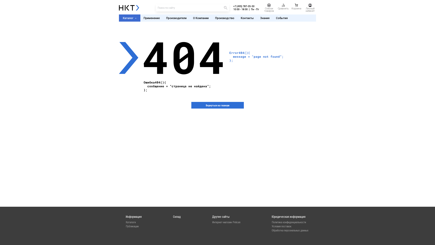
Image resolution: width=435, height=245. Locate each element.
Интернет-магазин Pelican (226, 222)
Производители (176, 18)
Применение (152, 18)
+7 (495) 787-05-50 (243, 6)
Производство (224, 18)
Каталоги (131, 222)
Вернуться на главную (217, 105)
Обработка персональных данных (290, 230)
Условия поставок (281, 226)
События (282, 18)
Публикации (132, 226)
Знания (264, 18)
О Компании (201, 18)
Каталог (128, 18)
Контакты (247, 18)
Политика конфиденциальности (289, 222)
